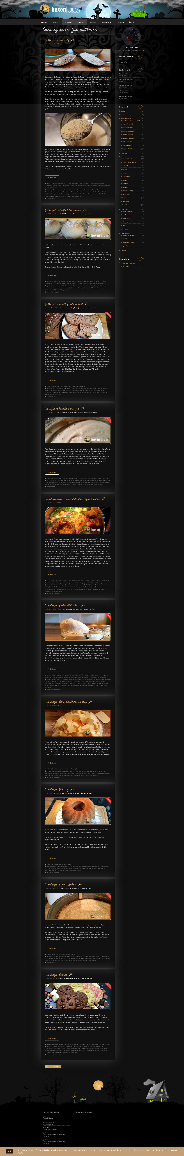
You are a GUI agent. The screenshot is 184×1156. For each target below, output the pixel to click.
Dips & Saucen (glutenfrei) (54, 580)
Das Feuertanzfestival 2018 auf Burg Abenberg (54, 1135)
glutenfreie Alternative (98, 681)
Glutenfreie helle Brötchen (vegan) (63, 210)
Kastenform (68, 868)
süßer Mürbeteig (79, 775)
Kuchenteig (48, 775)
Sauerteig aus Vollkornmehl (61, 484)
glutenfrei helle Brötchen (98, 286)
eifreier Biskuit (49, 958)
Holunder (124, 250)
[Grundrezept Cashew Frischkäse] (78, 640)
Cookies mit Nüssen (59, 1048)
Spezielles (125, 187)
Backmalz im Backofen (69, 192)
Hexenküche (68, 22)
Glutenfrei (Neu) (56, 185)
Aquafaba (49, 956)
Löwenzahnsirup (48, 1118)
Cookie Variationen (76, 1046)
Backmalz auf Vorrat (90, 190)
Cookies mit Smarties (87, 1048)
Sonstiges (80, 22)
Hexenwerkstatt (106, 22)
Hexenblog (120, 22)
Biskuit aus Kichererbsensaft (91, 956)
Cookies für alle (93, 1046)
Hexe (46, 1117)
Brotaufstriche (50, 675)
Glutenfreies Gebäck (68, 185)
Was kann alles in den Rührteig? (72, 870)
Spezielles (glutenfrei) (59, 583)
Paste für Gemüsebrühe (74, 589)
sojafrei (59, 196)
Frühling (60, 1044)
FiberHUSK (61, 286)
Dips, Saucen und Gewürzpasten (73, 580)
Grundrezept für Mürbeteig (96, 771)
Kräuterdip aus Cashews (88, 683)
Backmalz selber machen (84, 192)
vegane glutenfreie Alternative (89, 685)
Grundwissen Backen (98, 773)
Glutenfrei (44, 22)
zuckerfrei (48, 687)
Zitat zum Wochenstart (126, 74)
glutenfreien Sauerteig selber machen (98, 480)
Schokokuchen (83, 868)
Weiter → (56, 1067)
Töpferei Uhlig (125, 267)
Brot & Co (49, 183)
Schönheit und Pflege (128, 242)
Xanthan (68, 290)
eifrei (55, 286)
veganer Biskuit (77, 960)
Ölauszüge (125, 222)
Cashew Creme (51, 679)
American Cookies (52, 1046)
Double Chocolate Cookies (53, 1050)
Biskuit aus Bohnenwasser (74, 956)
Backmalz (80, 190)
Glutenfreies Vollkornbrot (96, 390)
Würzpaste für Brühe (98, 589)
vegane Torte (68, 960)
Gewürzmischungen (127, 211)
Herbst (88, 1044)
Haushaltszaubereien (128, 215)
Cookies (85, 1046)
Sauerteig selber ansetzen (79, 484)
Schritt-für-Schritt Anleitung (97, 868)
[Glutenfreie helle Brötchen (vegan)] (78, 239)
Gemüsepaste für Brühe (52, 589)
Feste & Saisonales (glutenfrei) (55, 281)
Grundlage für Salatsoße (52, 683)
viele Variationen (73, 1052)
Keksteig (107, 773)
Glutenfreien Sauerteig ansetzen (62, 409)
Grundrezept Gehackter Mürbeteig (55, 773)
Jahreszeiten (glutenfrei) (129, 131)
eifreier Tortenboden (60, 958)
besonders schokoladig (53, 866)
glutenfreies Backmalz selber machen (79, 194)
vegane (47, 685)
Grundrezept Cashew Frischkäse (62, 606)
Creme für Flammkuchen (59, 681)
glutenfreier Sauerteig (51, 482)
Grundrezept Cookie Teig (77, 1050)
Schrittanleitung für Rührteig (53, 870)
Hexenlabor (92, 22)
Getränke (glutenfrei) (128, 127)
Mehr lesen (52, 178)
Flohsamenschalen (71, 286)
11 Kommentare (51, 486)
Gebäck (48, 769)
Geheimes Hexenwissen (97, 183)
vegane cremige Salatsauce (70, 685)
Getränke (55, 22)
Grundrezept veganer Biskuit (60, 885)
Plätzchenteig (69, 775)
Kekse (63, 769)
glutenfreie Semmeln (64, 288)
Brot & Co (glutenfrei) (59, 183)
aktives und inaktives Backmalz (67, 190)
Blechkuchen (57, 771)
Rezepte (124, 180)
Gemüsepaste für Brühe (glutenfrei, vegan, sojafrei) (72, 499)
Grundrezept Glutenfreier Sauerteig (69, 482)
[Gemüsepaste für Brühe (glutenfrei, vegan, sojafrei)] (78, 533)
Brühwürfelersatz (89, 585)
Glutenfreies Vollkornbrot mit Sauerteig (80, 392)
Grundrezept (83, 866)
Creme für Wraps (73, 681)
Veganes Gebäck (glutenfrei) (97, 283)
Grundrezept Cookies (56, 975)
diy (45, 194)
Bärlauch (123, 111)
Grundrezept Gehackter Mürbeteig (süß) (66, 702)
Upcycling (125, 246)
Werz (60, 394)
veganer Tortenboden (89, 960)
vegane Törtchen (58, 960)
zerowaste (79, 196)
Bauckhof (49, 388)
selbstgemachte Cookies (59, 1052)
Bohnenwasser (105, 956)
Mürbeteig (55, 775)
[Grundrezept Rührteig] (78, 824)
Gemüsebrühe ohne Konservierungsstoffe (71, 587)
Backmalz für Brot (56, 192)
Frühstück (125, 166)
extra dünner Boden (68, 771)
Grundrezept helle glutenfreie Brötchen (83, 288)
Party (63, 283)
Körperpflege (125, 218)
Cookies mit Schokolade (73, 1048)
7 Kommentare (50, 396)
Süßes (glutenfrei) (127, 141)
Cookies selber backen (101, 1048)
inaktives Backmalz (50, 196)
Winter (107, 1044)
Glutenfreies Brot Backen (99, 194)
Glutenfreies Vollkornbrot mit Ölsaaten (56, 392)
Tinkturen (125, 229)
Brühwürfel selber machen (75, 585)
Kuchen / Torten (70, 769)
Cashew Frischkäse (63, 679)
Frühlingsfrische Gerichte (129, 162)
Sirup (123, 225)
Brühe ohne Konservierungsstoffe (56, 585)
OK (9, 1151)
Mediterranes (126, 176)
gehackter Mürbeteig (81, 771)
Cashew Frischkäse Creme (77, 679)
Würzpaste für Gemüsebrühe (53, 591)
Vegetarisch (88, 583)
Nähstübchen (126, 239)
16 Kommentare (51, 962)
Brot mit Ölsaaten (58, 388)
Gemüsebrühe (53, 587)
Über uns (132, 22)
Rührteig (75, 868)
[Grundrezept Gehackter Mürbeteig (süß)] (78, 736)
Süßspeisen (125, 194)
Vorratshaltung (71, 196)
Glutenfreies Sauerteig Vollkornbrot (64, 304)
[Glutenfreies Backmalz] (78, 71)
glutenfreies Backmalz (60, 194)
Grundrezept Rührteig (57, 790)
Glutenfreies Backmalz (57, 40)
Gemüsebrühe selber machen (94, 587)
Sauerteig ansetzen (87, 482)
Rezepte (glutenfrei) (127, 134)
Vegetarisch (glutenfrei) (128, 149)
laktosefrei (57, 290)
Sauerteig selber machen (95, 484)
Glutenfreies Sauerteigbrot (80, 390)
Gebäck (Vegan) (84, 183)
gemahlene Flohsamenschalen (87, 388)
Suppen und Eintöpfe (73, 583)
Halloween (82, 1044)
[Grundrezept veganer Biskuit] (78, 919)
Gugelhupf (61, 868)
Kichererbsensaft (90, 958)
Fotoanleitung (74, 866)
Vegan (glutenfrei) (98, 185)
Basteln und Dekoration (128, 235)
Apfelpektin (49, 286)
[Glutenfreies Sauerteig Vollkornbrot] (78, 339)
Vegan (64, 196)
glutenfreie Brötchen (51, 288)
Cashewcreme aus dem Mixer (95, 679)
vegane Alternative (55, 685)
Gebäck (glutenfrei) (72, 183)
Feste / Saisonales (52, 1044)
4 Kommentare (50, 198)
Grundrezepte (79, 185)
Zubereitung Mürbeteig (92, 775)
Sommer (101, 1044)
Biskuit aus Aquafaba (59, 956)
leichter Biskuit (100, 958)
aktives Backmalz (51, 190)
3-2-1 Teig (49, 771)
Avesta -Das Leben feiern (128, 263)
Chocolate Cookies (64, 1046)
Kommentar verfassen (53, 292)
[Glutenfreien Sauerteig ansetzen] (78, 443)
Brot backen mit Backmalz (101, 192)
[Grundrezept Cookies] (78, 1009)
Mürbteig (62, 775)
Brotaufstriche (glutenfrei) (63, 675)
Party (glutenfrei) (71, 283)
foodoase (80, 286)
